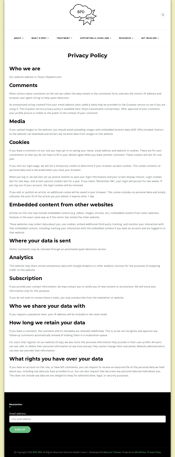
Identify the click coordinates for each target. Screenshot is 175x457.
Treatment (63, 38)
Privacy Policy (154, 452)
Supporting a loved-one (94, 38)
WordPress (140, 452)
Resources (125, 38)
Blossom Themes (112, 452)
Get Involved (149, 38)
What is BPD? (39, 38)
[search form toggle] (163, 14)
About (17, 38)
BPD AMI (37, 452)
